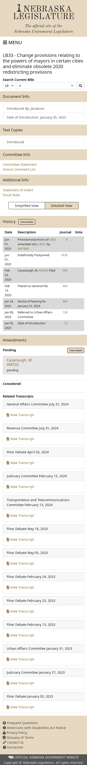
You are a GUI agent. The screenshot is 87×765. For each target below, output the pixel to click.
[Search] (80, 85)
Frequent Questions (22, 723)
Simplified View (27, 205)
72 (66, 323)
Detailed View (61, 205)
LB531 (42, 244)
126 (65, 312)
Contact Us (15, 742)
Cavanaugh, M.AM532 (20, 362)
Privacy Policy (16, 732)
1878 (64, 255)
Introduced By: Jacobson (26, 108)
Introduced (15, 142)
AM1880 (23, 248)
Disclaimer (14, 747)
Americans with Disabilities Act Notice (36, 727)
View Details (26, 221)
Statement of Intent (18, 190)
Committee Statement (20, 164)
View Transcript (21, 415)
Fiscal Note (11, 195)
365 (65, 301)
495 (65, 286)
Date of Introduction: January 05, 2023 (36, 117)
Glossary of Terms (20, 737)
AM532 (43, 270)
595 (65, 270)
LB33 (52, 239)
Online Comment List (19, 169)
